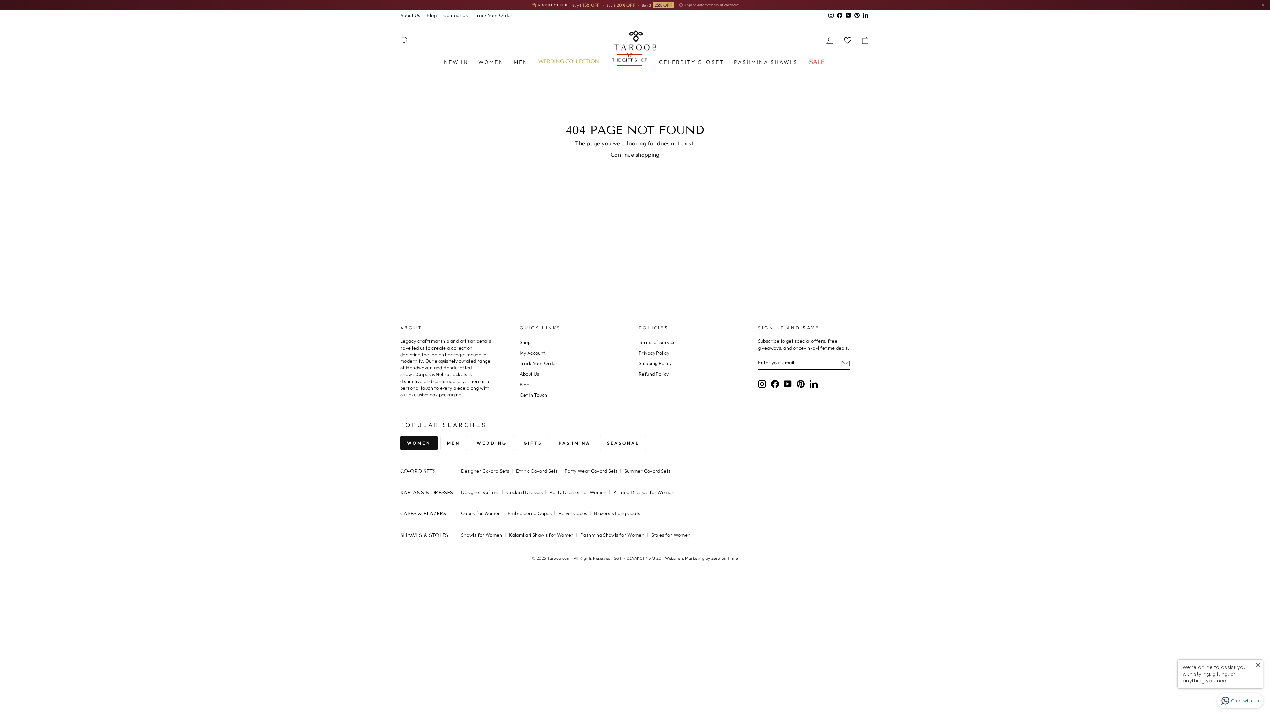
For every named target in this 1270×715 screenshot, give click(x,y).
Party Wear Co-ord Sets (591, 471)
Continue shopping (635, 154)
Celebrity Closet (691, 62)
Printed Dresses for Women (643, 492)
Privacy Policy (654, 353)
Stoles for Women (671, 535)
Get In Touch (533, 395)
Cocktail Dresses (524, 492)
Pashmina (574, 443)
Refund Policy (654, 374)
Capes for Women (481, 513)
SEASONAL (623, 443)
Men (521, 62)
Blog (432, 15)
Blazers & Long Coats (617, 513)
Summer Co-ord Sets (647, 471)
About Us (410, 15)
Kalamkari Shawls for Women (541, 535)
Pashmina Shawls (766, 62)
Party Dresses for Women (577, 492)
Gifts (533, 443)
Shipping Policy (655, 363)
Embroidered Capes (530, 513)
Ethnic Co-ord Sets (537, 471)
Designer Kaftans (480, 492)
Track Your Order (493, 15)
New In (456, 62)
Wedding (492, 443)
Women (491, 62)
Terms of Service (657, 342)
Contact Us (455, 15)
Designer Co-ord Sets (485, 471)
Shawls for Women (481, 535)
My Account (532, 353)
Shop (525, 342)
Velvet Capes (572, 513)
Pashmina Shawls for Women (612, 535)
